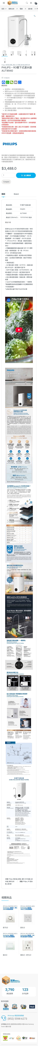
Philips (25, 881)
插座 (27, 933)
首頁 (3, 9)
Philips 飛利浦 (5, 65)
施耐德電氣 (10, 906)
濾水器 (30, 9)
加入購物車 (27, 175)
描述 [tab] (3, 194)
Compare (7, 78)
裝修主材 (11, 9)
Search (27, 3)
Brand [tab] (16, 194)
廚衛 (11, 65)
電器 (21, 9)
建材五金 (5, 906)
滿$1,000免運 (16, 65)
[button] (34, 16)
